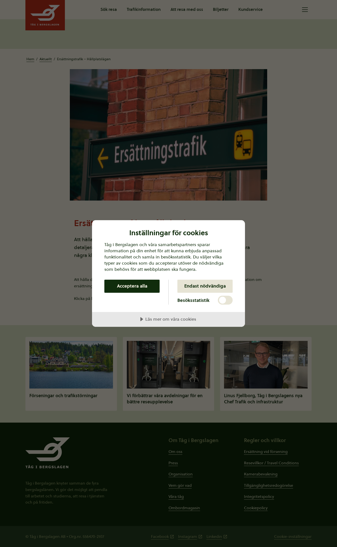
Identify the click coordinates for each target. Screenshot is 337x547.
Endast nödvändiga (205, 286)
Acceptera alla (132, 286)
